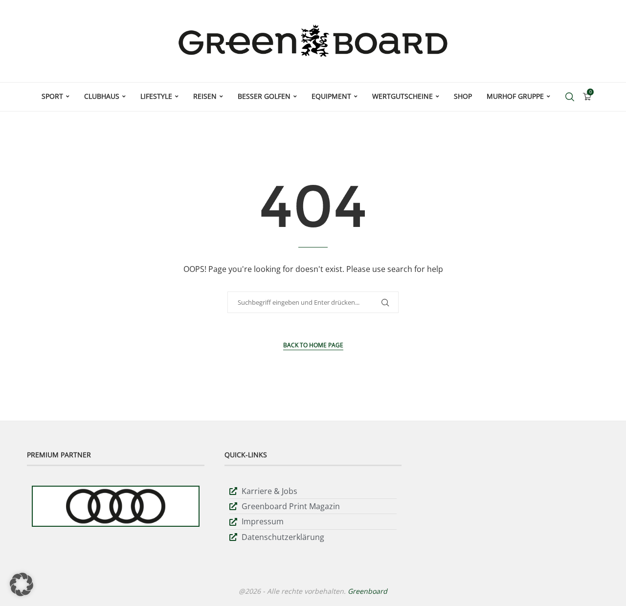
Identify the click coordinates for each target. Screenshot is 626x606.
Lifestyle (156, 96)
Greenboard (367, 591)
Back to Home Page (313, 345)
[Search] (570, 97)
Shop (463, 96)
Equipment (331, 96)
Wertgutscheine (402, 96)
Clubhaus (101, 96)
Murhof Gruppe (515, 96)
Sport (52, 96)
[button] (21, 584)
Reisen (205, 96)
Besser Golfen (264, 96)
